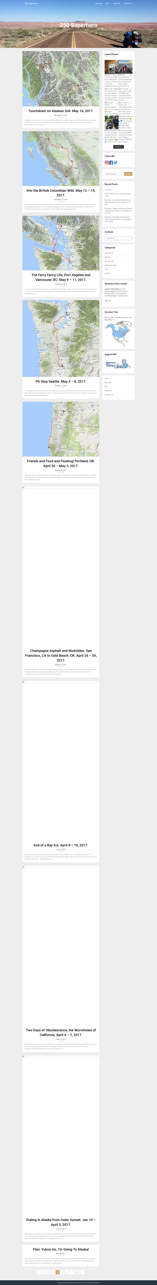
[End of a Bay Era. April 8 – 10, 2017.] (60, 761)
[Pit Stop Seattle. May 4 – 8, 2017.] (60, 338)
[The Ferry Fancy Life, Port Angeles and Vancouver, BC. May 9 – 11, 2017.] (60, 243)
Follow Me (116, 3)
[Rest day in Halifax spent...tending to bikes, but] (112, 108)
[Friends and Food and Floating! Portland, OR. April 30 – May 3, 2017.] (60, 429)
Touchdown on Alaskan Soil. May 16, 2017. (60, 111)
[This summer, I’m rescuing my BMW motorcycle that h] (125, 136)
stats (106, 269)
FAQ (107, 3)
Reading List (128, 3)
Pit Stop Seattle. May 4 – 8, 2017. (61, 381)
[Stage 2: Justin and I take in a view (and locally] (112, 81)
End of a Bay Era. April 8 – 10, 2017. (61, 845)
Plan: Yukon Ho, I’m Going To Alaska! (61, 1249)
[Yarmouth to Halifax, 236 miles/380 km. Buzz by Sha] (125, 108)
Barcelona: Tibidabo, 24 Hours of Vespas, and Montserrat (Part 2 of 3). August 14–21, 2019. (118, 211)
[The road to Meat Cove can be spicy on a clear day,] (112, 95)
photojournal (109, 261)
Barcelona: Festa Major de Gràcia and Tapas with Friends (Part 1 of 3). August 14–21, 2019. (118, 219)
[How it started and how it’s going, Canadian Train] (112, 136)
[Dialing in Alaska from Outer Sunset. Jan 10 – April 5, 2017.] (60, 1135)
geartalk (107, 257)
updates (107, 273)
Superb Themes (94, 1283)
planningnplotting (110, 265)
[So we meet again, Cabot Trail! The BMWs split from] (125, 95)
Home (107, 378)
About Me (98, 3)
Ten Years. (108, 190)
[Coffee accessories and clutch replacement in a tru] (125, 81)
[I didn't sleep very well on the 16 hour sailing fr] (125, 67)
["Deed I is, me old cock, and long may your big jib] (112, 67)
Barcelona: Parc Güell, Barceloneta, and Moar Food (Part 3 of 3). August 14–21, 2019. (118, 202)
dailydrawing (109, 253)
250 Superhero (31, 3)
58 (77, 1272)
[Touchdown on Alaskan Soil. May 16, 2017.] (60, 78)
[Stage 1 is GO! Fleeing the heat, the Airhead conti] (112, 122)
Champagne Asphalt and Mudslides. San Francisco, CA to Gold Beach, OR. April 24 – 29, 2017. (61, 655)
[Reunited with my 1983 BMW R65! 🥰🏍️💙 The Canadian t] (125, 122)
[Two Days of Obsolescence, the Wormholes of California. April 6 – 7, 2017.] (60, 946)
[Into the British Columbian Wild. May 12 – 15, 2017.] (60, 158)
